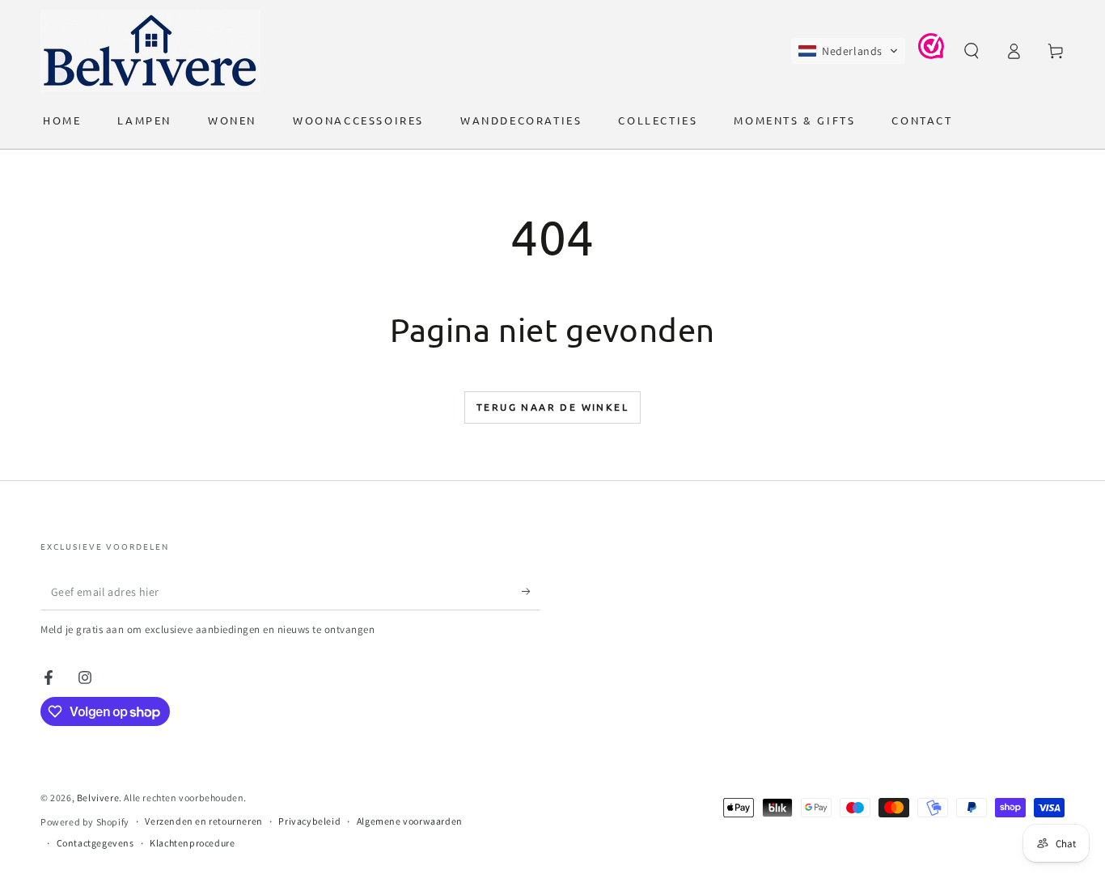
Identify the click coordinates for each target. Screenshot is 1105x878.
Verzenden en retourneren (203, 821)
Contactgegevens (95, 843)
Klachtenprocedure (192, 843)
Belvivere (98, 797)
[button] (848, 51)
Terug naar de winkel (552, 406)
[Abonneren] (531, 592)
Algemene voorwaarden (410, 821)
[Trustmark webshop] (931, 54)
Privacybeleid (309, 821)
